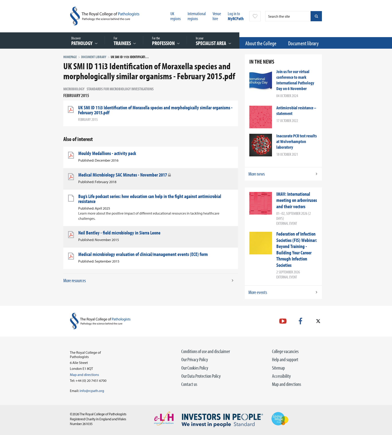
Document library (303, 43)
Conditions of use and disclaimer (205, 351)
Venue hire (217, 16)
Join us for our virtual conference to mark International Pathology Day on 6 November (295, 80)
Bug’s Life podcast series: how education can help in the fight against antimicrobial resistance (149, 198)
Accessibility (281, 376)
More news (256, 174)
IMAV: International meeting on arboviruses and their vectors (296, 200)
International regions (197, 16)
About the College (260, 43)
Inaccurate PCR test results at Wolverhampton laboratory (296, 141)
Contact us (189, 384)
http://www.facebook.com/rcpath (300, 321)
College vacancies (285, 351)
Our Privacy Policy (194, 359)
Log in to (236, 16)
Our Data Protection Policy (201, 376)
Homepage (70, 57)
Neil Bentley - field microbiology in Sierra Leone (119, 232)
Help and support (285, 359)
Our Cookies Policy (194, 368)
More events (257, 292)
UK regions (175, 16)
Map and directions (286, 384)
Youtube (283, 321)
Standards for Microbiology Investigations (120, 88)
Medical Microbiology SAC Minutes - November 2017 (122, 175)
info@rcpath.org (92, 390)
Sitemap (278, 368)
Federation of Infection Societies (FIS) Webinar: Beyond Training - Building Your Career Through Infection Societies (296, 249)
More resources (74, 280)
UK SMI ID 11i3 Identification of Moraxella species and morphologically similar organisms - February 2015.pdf (155, 110)
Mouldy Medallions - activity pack (107, 153)
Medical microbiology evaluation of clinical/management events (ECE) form (143, 254)
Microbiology (73, 88)
